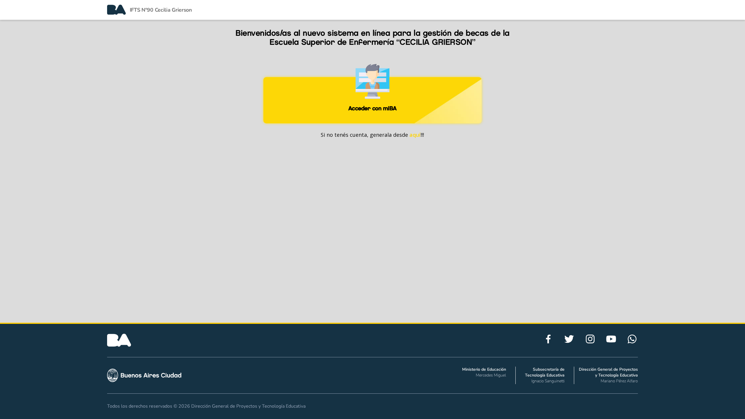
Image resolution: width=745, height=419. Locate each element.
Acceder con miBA (372, 108)
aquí (415, 134)
